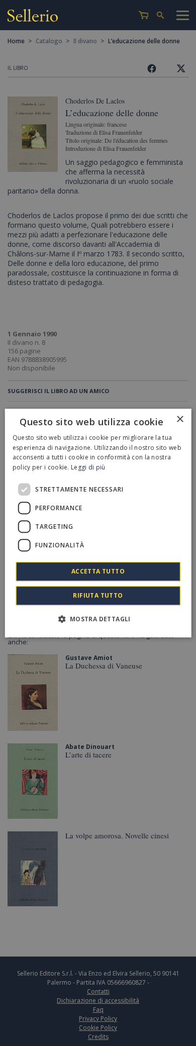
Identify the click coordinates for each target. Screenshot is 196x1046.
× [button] (179, 419)
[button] (97, 619)
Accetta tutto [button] (98, 571)
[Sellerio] (33, 17)
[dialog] (98, 523)
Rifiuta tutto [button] (98, 595)
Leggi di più (88, 467)
